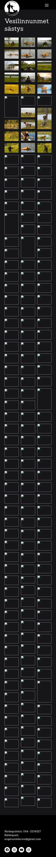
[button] (11, 42)
